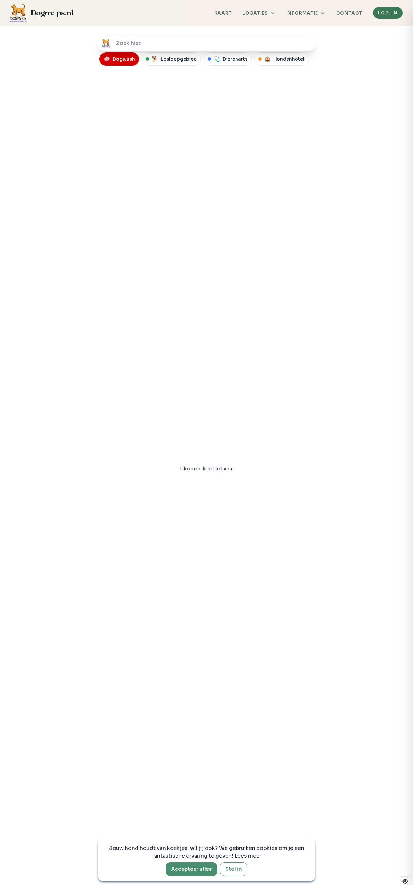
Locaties (255, 13)
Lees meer (248, 855)
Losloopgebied (174, 58)
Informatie (302, 13)
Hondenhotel (284, 58)
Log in (388, 12)
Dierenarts (230, 58)
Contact (349, 13)
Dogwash (119, 58)
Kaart (223, 13)
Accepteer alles (191, 869)
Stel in (233, 869)
